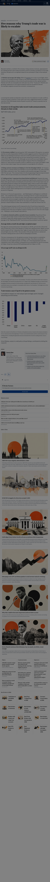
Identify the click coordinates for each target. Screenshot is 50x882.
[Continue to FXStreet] (47, 3)
